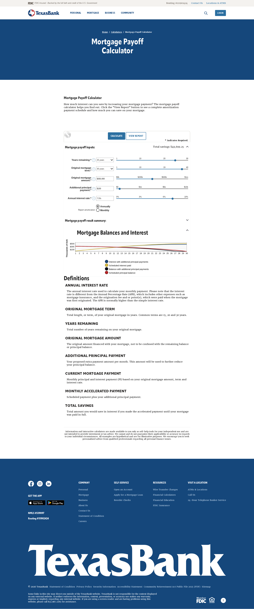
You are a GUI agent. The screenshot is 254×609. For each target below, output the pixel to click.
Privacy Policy (84, 586)
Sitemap (206, 586)
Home (105, 32)
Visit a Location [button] (197, 482)
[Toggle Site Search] (206, 13)
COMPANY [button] (84, 482)
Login (220, 13)
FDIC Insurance (165, 505)
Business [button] (110, 12)
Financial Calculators (164, 495)
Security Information (104, 586)
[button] (127, 147)
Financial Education (163, 500)
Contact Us (197, 3)
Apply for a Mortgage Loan (128, 494)
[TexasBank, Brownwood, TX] (44, 13)
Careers (82, 521)
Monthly (104, 210)
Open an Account (128, 489)
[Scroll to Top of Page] (223, 600)
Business (83, 500)
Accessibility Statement (129, 586)
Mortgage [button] (93, 12)
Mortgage (83, 495)
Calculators (116, 32)
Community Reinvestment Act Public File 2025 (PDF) (172, 586)
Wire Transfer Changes (165, 489)
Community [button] (127, 12)
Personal (83, 489)
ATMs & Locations (197, 489)
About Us (83, 505)
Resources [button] (159, 482)
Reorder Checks (128, 500)
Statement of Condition (91, 516)
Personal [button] (75, 12)
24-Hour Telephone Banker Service (207, 500)
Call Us (191, 495)
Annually (105, 206)
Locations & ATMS (216, 3)
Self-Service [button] (121, 482)
